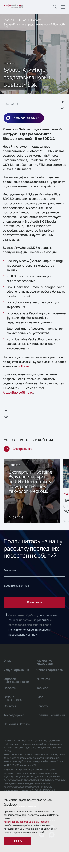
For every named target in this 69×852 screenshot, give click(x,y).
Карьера (42, 688)
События (10, 706)
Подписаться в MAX (25, 118)
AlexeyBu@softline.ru (18, 392)
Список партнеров (49, 670)
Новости (36, 20)
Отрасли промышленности (16, 680)
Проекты (10, 688)
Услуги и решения (16, 670)
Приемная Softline (17, 724)
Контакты (43, 679)
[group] (32, 491)
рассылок (43, 620)
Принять (17, 840)
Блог (39, 697)
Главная (9, 20)
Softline (23, 366)
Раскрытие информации (45, 662)
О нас (22, 20)
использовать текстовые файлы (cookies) (27, 821)
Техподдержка (14, 715)
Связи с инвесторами (13, 698)
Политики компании (50, 715)
